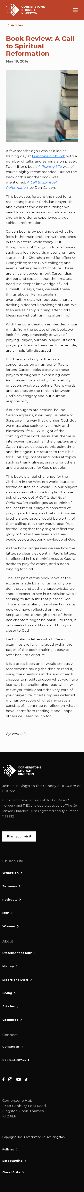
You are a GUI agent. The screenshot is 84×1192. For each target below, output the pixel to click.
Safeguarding (12, 1160)
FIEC (26, 805)
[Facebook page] (3, 1079)
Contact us (11, 1046)
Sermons (9, 886)
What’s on (10, 873)
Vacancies (10, 1020)
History (8, 966)
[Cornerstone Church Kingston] (25, 10)
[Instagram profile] (10, 1079)
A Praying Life (50, 166)
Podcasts (9, 899)
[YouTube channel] (18, 1079)
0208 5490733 (14, 1060)
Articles (17, 25)
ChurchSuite (11, 1172)
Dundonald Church (48, 156)
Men (5, 913)
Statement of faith (17, 953)
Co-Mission (60, 800)
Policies (8, 1149)
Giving (7, 993)
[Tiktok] (26, 1079)
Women (8, 926)
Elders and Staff (15, 980)
